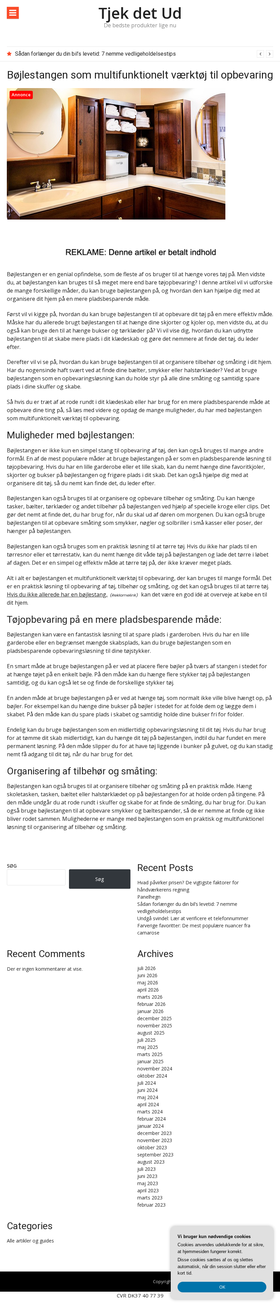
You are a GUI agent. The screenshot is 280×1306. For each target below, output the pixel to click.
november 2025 (154, 1025)
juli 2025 (146, 1040)
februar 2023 (151, 1205)
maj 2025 (147, 1047)
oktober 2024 (152, 1075)
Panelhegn (148, 897)
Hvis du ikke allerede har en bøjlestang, (57, 594)
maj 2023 (147, 1183)
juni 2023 (147, 1176)
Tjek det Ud (140, 12)
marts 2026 (150, 997)
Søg (12, 865)
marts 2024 (150, 1111)
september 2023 (155, 1154)
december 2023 (154, 1133)
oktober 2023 (152, 1147)
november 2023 (154, 1140)
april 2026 (148, 989)
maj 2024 (147, 1097)
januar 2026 (150, 1011)
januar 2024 (150, 1126)
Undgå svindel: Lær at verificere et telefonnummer (192, 918)
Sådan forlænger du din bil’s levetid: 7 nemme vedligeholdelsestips (95, 54)
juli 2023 (146, 1169)
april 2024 (148, 1104)
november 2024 (154, 1068)
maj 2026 (147, 982)
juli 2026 (146, 968)
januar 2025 (150, 1061)
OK (222, 1287)
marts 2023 (150, 1197)
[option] (144, 54)
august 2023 (151, 1161)
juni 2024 (147, 1090)
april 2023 (148, 1190)
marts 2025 (150, 1054)
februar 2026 (151, 1004)
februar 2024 (151, 1118)
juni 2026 (147, 975)
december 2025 (154, 1018)
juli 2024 (146, 1083)
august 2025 (151, 1032)
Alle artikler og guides (30, 1240)
